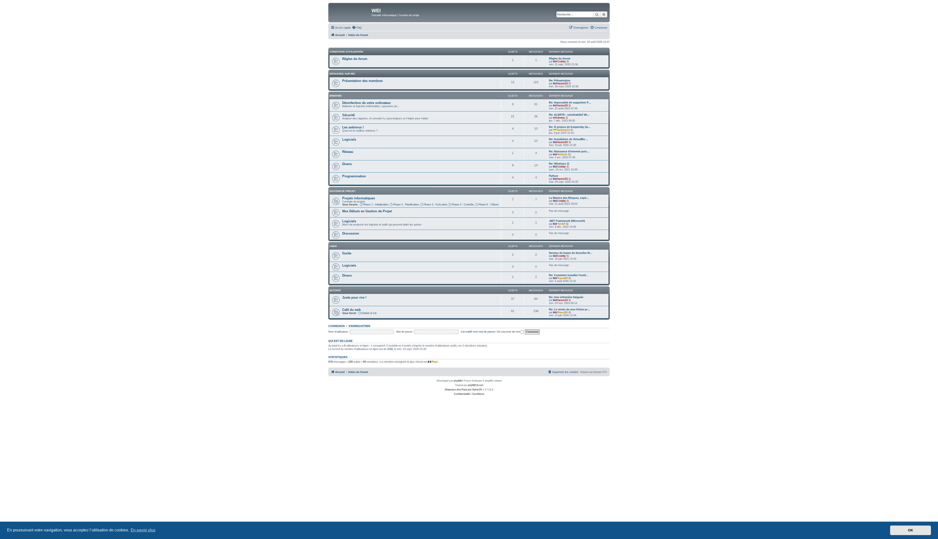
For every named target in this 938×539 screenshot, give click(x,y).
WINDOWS (336, 95)
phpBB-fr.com (475, 385)
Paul (434, 361)
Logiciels (349, 139)
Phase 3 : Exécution (435, 204)
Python (553, 175)
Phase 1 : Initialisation (375, 204)
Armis (561, 117)
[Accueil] (351, 12)
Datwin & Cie (369, 313)
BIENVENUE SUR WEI (342, 73)
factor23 (562, 83)
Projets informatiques (358, 198)
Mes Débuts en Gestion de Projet (367, 211)
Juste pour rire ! (354, 297)
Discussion (350, 233)
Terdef (561, 223)
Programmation (354, 176)
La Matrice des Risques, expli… (569, 197)
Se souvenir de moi (509, 331)
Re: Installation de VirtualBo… (568, 139)
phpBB (458, 380)
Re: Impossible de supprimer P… (570, 102)
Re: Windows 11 (559, 163)
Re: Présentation (559, 80)
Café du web (351, 310)
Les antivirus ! (353, 127)
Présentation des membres (362, 81)
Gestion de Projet (343, 191)
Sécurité (348, 115)
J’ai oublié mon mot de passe (478, 331)
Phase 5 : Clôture (488, 204)
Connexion (336, 326)
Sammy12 (563, 129)
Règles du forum (354, 59)
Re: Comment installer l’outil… (568, 275)
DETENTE (335, 290)
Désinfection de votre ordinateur (366, 103)
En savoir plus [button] (143, 530)
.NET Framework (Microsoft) (567, 220)
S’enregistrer (359, 326)
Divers (347, 164)
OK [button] (910, 530)
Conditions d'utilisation (346, 51)
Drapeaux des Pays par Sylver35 (463, 389)
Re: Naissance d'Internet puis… (569, 151)
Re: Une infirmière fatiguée (566, 297)
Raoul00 (562, 278)
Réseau (347, 152)
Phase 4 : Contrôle (463, 204)
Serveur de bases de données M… (570, 252)
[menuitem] (357, 28)
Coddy (561, 61)
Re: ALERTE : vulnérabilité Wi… (569, 114)
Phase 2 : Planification (406, 204)
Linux (333, 246)
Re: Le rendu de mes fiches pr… (569, 309)
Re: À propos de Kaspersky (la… (570, 126)
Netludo (562, 154)
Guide (346, 253)
